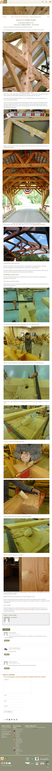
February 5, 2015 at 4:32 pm (14, 649)
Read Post (18, 736)
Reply (6, 640)
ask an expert (31, 609)
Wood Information (25, 16)
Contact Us (4, 729)
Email (5, 700)
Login (47, 767)
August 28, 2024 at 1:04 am (14, 663)
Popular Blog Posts (30, 726)
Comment (6, 679)
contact (25, 609)
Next (48, 16)
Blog (12, 16)
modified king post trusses (38, 224)
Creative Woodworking (13, 648)
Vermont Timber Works (3, 1)
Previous (5, 16)
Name (5, 695)
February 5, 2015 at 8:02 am (14, 634)
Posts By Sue (17, 16)
